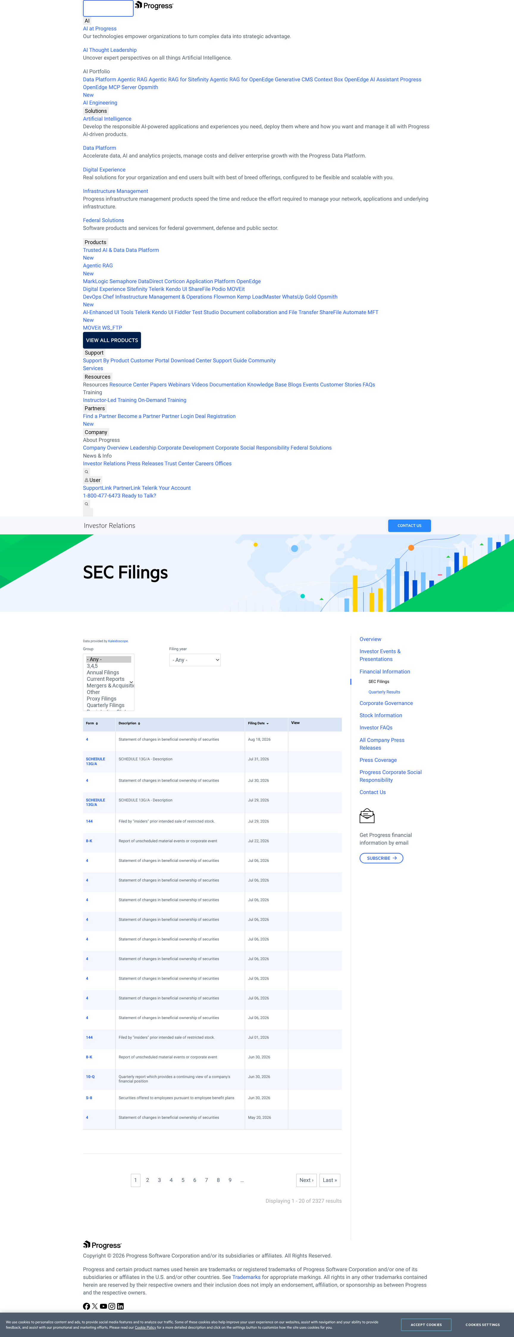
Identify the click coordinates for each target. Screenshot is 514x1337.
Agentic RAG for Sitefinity (179, 80)
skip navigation (108, 8)
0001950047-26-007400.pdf (300, 823)
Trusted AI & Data (104, 250)
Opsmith (120, 91)
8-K (89, 841)
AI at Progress (100, 29)
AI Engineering (100, 103)
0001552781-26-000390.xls (306, 843)
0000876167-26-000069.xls (306, 1119)
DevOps (92, 297)
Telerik (156, 289)
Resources (98, 377)
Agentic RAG (132, 80)
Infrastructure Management (115, 191)
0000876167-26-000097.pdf (300, 1020)
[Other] (108, 692)
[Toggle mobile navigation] (88, 512)
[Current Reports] (108, 679)
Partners (95, 408)
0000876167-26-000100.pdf (300, 782)
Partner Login (178, 416)
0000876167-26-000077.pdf (300, 1059)
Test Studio (205, 312)
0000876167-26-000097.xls (306, 1020)
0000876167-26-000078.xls (306, 1078)
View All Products (112, 340)
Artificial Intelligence (107, 119)
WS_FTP (112, 328)
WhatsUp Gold (299, 297)
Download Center (191, 361)
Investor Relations (104, 464)
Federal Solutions (103, 220)
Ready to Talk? (139, 496)
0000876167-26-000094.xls (306, 1000)
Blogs (295, 385)
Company (96, 432)
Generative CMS (294, 80)
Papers (158, 385)
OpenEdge (248, 281)
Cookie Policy (145, 1327)
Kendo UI (176, 289)
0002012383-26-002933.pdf (300, 802)
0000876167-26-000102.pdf (300, 741)
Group (88, 649)
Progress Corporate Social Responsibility (391, 776)
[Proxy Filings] (108, 698)
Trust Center (179, 464)
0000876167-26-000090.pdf (300, 902)
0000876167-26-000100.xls (306, 782)
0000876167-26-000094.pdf (300, 1000)
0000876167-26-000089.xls (306, 862)
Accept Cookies (426, 1324)
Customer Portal (150, 361)
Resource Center (129, 385)
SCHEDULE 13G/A (95, 761)
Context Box (328, 80)
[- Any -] (108, 659)
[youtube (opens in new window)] (104, 1308)
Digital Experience (104, 170)
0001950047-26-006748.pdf (300, 1039)
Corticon (174, 281)
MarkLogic (95, 281)
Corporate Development (186, 448)
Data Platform (99, 80)
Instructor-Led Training (110, 400)
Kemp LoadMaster (259, 297)
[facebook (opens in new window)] (87, 1308)
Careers (204, 464)
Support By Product (106, 361)
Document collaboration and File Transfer (269, 312)
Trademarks (246, 1277)
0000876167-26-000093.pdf (300, 961)
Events (311, 385)
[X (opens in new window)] (95, 1308)
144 (89, 821)
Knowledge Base (267, 385)
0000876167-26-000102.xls (306, 741)
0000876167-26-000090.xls (306, 902)
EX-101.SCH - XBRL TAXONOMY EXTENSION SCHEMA (312, 843)
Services (93, 368)
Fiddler (183, 312)
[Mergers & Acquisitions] (108, 685)
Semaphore (123, 281)
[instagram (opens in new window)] (112, 1308)
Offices (223, 464)
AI (87, 21)
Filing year (178, 649)
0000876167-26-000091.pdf (300, 941)
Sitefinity (137, 289)
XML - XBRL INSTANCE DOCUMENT (312, 1100)
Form (90, 723)
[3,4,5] (108, 666)
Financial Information (385, 672)
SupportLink (97, 488)
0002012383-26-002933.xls (306, 802)
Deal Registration (159, 420)
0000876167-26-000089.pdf (300, 862)
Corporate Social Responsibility (252, 448)
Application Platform (210, 281)
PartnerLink (126, 488)
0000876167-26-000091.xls (306, 941)
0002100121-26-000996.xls (306, 761)
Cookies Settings (483, 1324)
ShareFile (200, 289)
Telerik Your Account (166, 488)
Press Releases (145, 464)
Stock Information (381, 715)
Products (95, 242)
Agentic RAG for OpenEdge (242, 80)
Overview (370, 639)
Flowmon (225, 297)
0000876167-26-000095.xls (306, 980)
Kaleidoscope (118, 641)
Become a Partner (139, 416)
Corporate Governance (386, 703)
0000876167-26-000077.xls (306, 1059)
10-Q (90, 1077)
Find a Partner (99, 416)
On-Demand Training (162, 400)
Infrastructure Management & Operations (163, 297)
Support (94, 353)
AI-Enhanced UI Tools (108, 312)
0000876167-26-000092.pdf (300, 921)
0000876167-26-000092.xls (306, 921)
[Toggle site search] (86, 504)
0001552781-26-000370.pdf (300, 1100)
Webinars (179, 385)
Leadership (143, 448)
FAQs (369, 385)
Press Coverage (378, 760)
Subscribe (378, 858)
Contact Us (409, 525)
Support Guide (230, 361)
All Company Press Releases (382, 744)
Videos (200, 385)
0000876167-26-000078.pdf (300, 1078)
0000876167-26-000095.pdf (300, 980)
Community (261, 361)
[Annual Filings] (108, 672)
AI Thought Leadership (110, 50)
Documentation (227, 385)
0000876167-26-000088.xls (306, 882)
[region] (257, 1325)
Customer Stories (340, 385)
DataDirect (150, 281)
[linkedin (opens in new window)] (120, 1308)
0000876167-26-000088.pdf (300, 882)
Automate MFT (230, 316)
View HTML (294, 741)
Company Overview (106, 448)
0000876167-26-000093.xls (306, 961)
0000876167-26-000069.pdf (300, 1119)
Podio (218, 289)
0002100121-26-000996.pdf (300, 761)
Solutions (96, 111)
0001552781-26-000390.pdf (300, 843)
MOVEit (236, 289)
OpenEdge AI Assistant (371, 80)
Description (127, 723)
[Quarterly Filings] (108, 705)
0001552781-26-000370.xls (306, 1100)
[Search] (86, 472)
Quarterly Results (384, 692)
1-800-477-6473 (101, 496)
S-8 (89, 1098)
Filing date (256, 723)
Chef (108, 297)
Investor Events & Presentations (380, 655)
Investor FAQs (376, 728)
